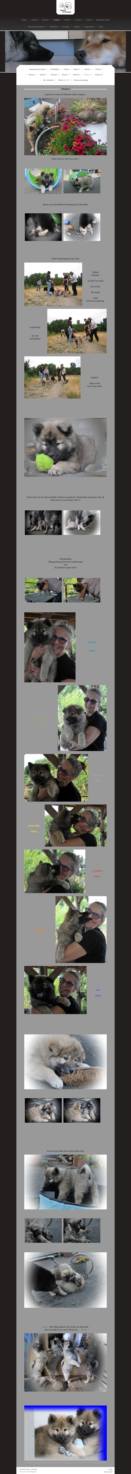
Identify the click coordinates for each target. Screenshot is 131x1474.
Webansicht (108, 1472)
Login (110, 1469)
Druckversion (25, 1469)
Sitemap (34, 1469)
